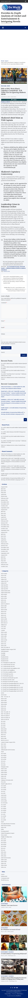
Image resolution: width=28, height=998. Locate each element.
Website (3, 334)
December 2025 (5, 502)
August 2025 (4, 509)
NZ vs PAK (3, 759)
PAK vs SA (3, 778)
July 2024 (3, 534)
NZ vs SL (3, 763)
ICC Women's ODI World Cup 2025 (9, 677)
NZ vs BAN (3, 755)
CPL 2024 (3, 626)
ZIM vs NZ (3, 863)
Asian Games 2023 (5, 590)
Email (3, 327)
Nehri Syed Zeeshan (6, 386)
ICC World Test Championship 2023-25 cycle (12, 687)
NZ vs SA (3, 761)
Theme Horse (19, 993)
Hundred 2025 (4, 659)
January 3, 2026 (4, 907)
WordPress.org (5, 880)
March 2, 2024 (4, 955)
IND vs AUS (4, 700)
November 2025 (5, 504)
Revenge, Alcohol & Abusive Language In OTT (12, 414)
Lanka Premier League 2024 (8, 742)
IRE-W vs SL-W (4, 740)
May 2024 (3, 538)
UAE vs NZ (3, 827)
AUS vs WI (3, 602)
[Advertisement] (14, 44)
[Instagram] (13, 988)
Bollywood (3, 624)
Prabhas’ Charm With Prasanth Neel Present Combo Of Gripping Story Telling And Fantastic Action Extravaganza (13, 979)
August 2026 (4, 487)
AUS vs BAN (4, 594)
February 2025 (4, 521)
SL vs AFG (3, 804)
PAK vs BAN (4, 772)
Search (3, 352)
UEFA (2, 829)
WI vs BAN (3, 842)
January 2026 (4, 500)
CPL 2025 (3, 628)
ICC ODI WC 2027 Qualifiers (8, 670)
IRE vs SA (3, 734)
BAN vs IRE (4, 605)
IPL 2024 (3, 721)
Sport (8, 86)
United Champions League (7, 833)
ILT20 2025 (4, 695)
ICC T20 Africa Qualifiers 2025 (8, 672)
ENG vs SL (3, 643)
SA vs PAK (3, 789)
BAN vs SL (3, 615)
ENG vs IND (4, 634)
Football (3, 653)
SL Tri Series (4, 802)
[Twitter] (15, 988)
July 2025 (3, 511)
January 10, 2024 (4, 981)
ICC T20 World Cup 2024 (7, 674)
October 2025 (4, 506)
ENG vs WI (3, 645)
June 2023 (3, 559)
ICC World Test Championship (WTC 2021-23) (12, 683)
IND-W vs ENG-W (5, 717)
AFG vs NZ (3, 575)
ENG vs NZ (3, 638)
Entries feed (4, 876)
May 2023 (3, 560)
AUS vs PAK (4, 598)
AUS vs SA (3, 600)
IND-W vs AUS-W (5, 715)
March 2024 (4, 542)
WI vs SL (3, 850)
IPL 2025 (3, 723)
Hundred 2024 (4, 657)
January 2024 (4, 545)
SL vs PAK (3, 816)
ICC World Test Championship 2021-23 (10, 685)
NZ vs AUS (3, 753)
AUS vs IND (4, 596)
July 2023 (3, 557)
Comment (4, 302)
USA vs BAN (4, 835)
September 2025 (5, 507)
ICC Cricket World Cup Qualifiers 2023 (10, 668)
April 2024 (3, 540)
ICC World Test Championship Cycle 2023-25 (12, 691)
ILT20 (2, 693)
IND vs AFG (4, 698)
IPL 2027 (3, 727)
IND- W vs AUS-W (5, 713)
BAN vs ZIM (4, 619)
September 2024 (5, 530)
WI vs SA (3, 848)
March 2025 (4, 519)
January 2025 (4, 523)
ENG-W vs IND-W (5, 647)
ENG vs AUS (4, 632)
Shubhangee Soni (12, 955)
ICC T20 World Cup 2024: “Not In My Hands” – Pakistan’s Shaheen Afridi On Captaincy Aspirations (13, 268)
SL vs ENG (3, 810)
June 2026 (3, 490)
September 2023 (5, 553)
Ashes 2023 (4, 579)
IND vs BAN (4, 702)
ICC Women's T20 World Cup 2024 (9, 681)
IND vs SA (3, 708)
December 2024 (5, 524)
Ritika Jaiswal (10, 931)
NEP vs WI (3, 748)
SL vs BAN (3, 808)
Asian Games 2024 (5, 592)
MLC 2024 (3, 746)
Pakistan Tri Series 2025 (7, 780)
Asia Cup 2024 (4, 587)
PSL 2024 (3, 782)
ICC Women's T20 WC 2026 (7, 679)
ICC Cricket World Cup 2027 (8, 666)
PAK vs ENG (3, 86)
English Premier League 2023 (8, 649)
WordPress (18, 995)
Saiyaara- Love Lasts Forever (9, 905)
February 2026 (4, 498)
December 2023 (5, 547)
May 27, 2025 (4, 931)
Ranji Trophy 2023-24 (6, 784)
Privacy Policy (8, 993)
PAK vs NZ (3, 776)
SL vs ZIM (3, 820)
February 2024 (4, 543)
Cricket (3, 630)
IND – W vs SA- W (5, 696)
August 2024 (4, 532)
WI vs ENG (3, 844)
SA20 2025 (3, 797)
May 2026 (3, 492)
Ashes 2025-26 (4, 581)
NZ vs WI (3, 765)
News (2, 751)
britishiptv (3, 399)
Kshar (10, 907)
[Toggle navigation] (3, 28)
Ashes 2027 (4, 583)
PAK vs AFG (4, 768)
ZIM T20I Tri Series (6, 857)
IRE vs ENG (4, 729)
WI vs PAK (3, 846)
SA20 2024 (3, 795)
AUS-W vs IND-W (5, 604)
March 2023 (4, 562)
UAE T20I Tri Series (6, 825)
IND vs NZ (3, 706)
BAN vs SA (3, 611)
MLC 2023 (3, 744)
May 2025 (3, 515)
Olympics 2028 (4, 767)
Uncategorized (5, 831)
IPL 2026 (3, 725)
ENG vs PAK (4, 640)
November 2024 (5, 526)
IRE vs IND (3, 731)
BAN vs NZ (3, 607)
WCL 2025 (3, 839)
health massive (4, 407)
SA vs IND (3, 787)
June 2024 (3, 536)
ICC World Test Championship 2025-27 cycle (12, 689)
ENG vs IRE (4, 636)
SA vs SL (3, 791)
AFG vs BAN (4, 573)
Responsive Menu (25, 1)
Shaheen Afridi (5, 101)
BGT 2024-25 (4, 623)
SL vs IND (3, 812)
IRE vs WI (3, 736)
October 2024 (4, 528)
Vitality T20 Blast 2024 (6, 837)
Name (3, 321)
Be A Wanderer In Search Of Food (10, 929)
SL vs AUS (3, 806)
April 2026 (3, 494)
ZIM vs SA (3, 867)
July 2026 (3, 488)
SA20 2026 (3, 799)
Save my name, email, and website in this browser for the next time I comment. (13, 342)
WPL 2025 (3, 854)
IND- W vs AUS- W (5, 712)
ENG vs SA (3, 641)
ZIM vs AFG (4, 859)
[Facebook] (11, 988)
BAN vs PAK (4, 609)
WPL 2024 (3, 852)
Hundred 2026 (4, 660)
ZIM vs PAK (4, 865)
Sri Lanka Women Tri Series (8, 823)
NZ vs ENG (3, 757)
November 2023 (5, 549)
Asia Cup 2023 (4, 585)
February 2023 (4, 564)
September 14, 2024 (5, 96)
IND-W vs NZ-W (5, 719)
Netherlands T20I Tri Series (8, 749)
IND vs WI (3, 710)
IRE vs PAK (3, 732)
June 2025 (3, 513)
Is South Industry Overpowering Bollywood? (12, 412)
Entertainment (4, 651)
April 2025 (3, 517)
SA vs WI (3, 793)
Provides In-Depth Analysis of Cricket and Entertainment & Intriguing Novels (13, 17)
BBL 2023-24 (4, 621)
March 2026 (4, 496)
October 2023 (4, 551)
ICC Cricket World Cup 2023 (8, 664)
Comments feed (5, 878)
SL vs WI (3, 818)
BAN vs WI (3, 617)
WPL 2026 (3, 856)
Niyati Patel (4, 391)
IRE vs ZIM (3, 738)
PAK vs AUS (4, 770)
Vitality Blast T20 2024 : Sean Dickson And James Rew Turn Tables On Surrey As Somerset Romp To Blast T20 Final (14, 289)
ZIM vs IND (4, 861)
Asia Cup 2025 (4, 588)
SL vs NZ (3, 814)
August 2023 (4, 555)
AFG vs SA (3, 577)
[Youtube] (17, 988)
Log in (2, 874)
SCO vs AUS (4, 801)
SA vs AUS (3, 785)
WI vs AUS (3, 840)
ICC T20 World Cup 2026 (7, 676)
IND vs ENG (4, 704)
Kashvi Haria (13, 96)
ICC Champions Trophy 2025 (8, 662)
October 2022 (4, 566)
